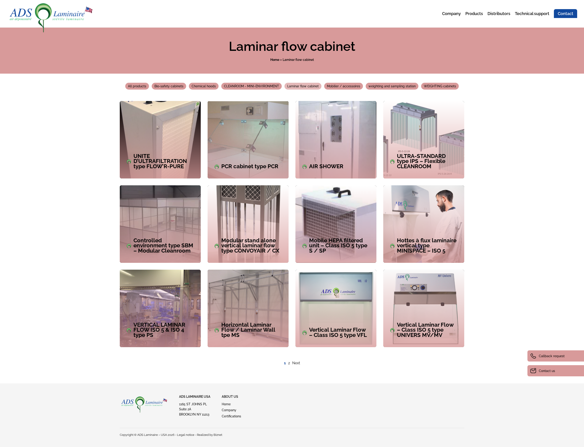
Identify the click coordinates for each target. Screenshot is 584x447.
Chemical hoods (204, 86)
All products (137, 86)
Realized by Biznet (209, 435)
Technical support (532, 13)
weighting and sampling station (392, 86)
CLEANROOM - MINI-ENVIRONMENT (251, 86)
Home (274, 60)
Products (474, 13)
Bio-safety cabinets (168, 86)
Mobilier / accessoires (343, 86)
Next (296, 363)
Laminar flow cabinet (303, 86)
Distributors (499, 13)
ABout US (230, 396)
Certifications (231, 416)
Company (451, 13)
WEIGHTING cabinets (440, 86)
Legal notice (185, 435)
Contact (565, 13)
